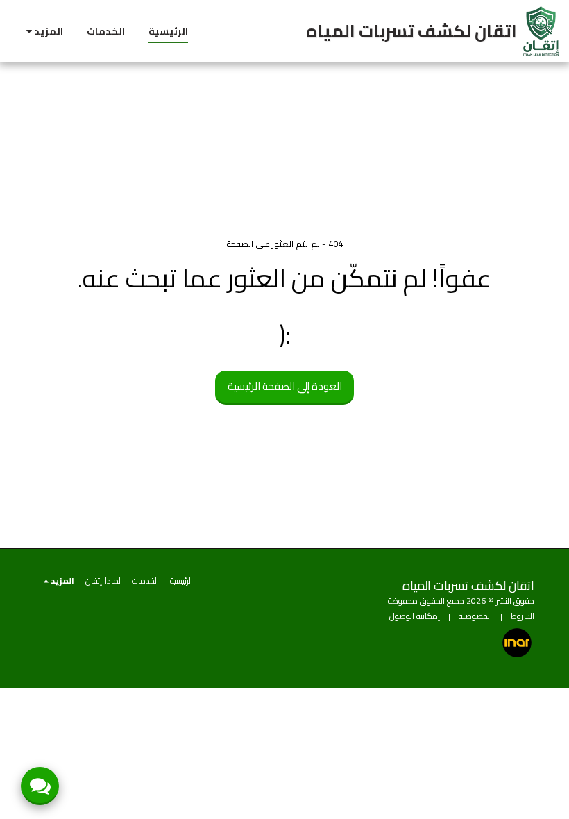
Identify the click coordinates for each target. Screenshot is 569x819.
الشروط (522, 616)
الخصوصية (475, 616)
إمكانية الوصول (414, 616)
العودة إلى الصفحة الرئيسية (285, 386)
